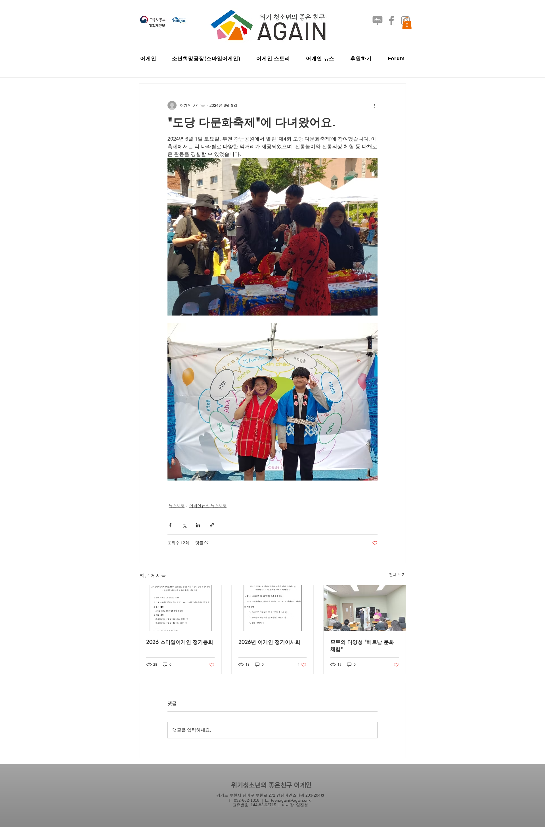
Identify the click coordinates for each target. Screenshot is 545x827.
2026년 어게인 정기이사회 (269, 641)
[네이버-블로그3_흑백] (377, 20)
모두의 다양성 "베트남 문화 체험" (362, 645)
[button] (407, 23)
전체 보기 (397, 574)
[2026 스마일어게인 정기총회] (180, 608)
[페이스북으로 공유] (170, 525)
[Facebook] (391, 20)
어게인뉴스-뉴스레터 (208, 506)
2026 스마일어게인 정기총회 (179, 641)
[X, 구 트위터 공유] (184, 525)
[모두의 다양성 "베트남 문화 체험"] (365, 608)
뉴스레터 (177, 506)
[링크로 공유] (212, 525)
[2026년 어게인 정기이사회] (273, 608)
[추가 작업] (374, 105)
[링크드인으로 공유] (198, 525)
